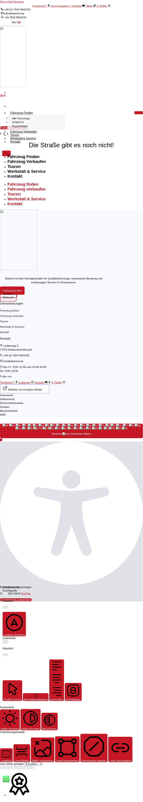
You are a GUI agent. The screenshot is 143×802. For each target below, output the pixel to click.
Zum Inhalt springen (12, 1)
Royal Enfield (20, 126)
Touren (14, 166)
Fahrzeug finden (21, 112)
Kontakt (15, 141)
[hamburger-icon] (138, 112)
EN (13, 22)
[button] (5, 96)
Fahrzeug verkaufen (23, 131)
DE (19, 22)
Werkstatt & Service (23, 138)
